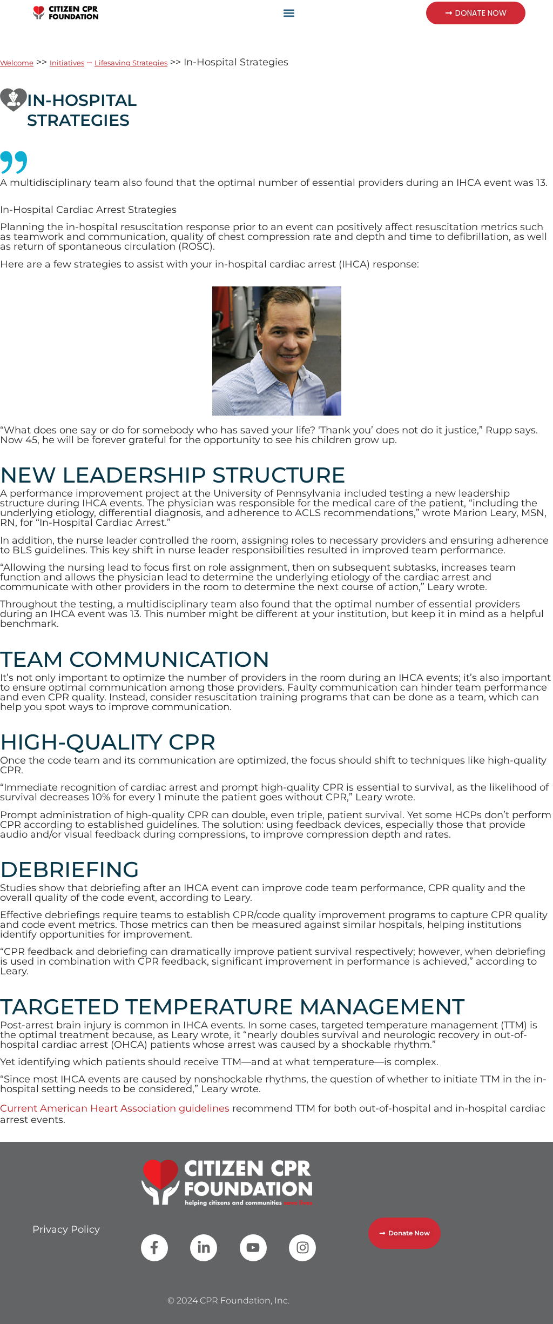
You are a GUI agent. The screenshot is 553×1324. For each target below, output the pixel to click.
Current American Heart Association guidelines (115, 1108)
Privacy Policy (66, 1229)
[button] (289, 13)
